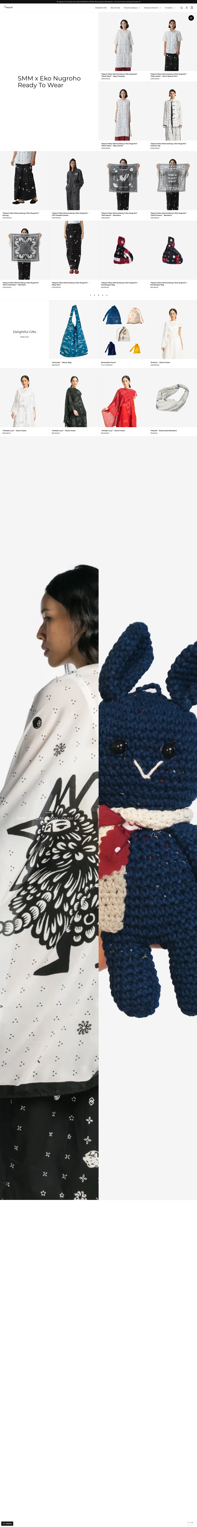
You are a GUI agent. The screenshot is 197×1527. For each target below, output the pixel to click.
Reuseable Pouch (123, 334)
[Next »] (107, 295)
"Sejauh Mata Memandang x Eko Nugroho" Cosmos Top (172, 116)
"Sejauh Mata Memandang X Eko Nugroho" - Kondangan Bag (123, 255)
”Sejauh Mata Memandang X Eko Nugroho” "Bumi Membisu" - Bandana (24, 255)
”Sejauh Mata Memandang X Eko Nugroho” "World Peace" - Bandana (172, 186)
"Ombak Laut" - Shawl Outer (24, 402)
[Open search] (182, 8)
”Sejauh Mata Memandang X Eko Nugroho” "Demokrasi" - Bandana (123, 186)
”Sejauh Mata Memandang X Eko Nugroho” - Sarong (24, 186)
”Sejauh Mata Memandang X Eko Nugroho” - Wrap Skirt (73, 255)
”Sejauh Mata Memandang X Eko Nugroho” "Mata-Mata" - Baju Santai (123, 116)
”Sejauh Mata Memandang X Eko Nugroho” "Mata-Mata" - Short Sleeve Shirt (172, 47)
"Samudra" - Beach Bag (73, 334)
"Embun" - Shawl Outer (172, 334)
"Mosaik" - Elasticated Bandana (172, 402)
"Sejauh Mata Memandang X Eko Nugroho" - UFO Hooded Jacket (73, 186)
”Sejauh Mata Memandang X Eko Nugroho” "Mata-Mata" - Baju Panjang (123, 47)
